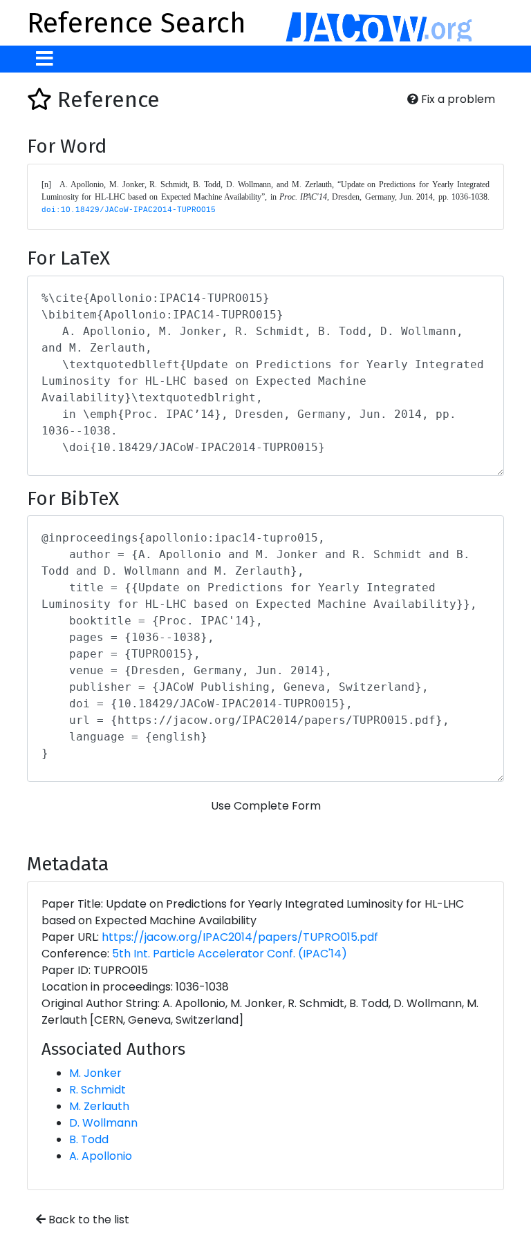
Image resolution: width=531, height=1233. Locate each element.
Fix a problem (456, 99)
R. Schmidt (97, 1090)
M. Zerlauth (99, 1106)
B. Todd (89, 1139)
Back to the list (87, 1219)
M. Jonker (95, 1073)
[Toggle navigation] (44, 59)
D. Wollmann (103, 1123)
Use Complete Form (266, 806)
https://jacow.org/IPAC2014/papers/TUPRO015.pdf (240, 937)
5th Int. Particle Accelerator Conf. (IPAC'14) (229, 954)
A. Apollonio (100, 1156)
